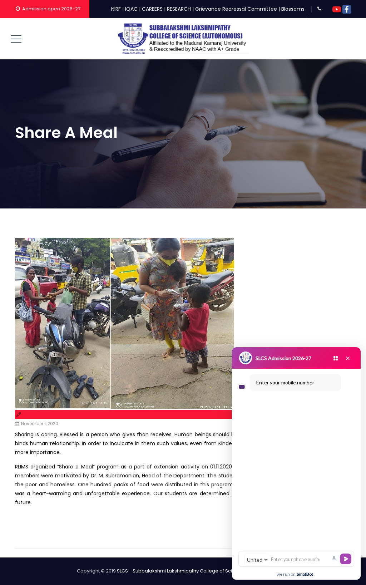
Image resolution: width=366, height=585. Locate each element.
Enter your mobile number (285, 382)
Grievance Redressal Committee (236, 9)
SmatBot (305, 574)
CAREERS (152, 9)
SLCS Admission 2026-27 (283, 358)
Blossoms (293, 9)
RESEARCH (179, 9)
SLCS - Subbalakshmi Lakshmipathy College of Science (180, 570)
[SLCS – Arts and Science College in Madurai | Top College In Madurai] (182, 38)
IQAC (131, 9)
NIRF (116, 9)
